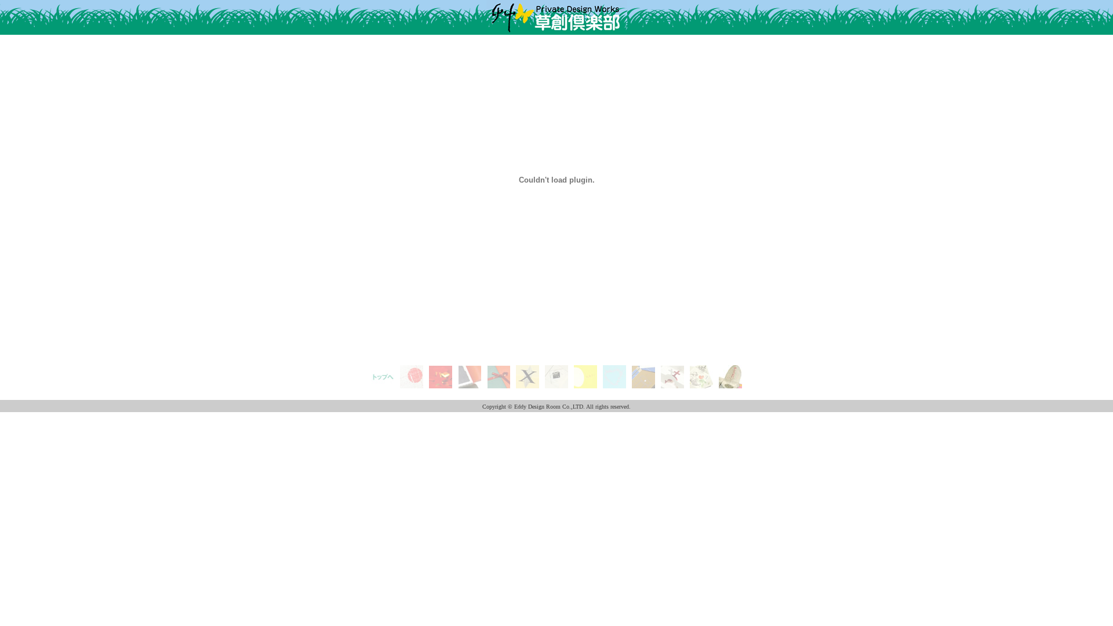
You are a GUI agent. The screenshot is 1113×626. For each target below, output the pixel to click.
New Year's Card (412, 378)
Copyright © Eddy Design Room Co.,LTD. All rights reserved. (556, 406)
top (383, 369)
